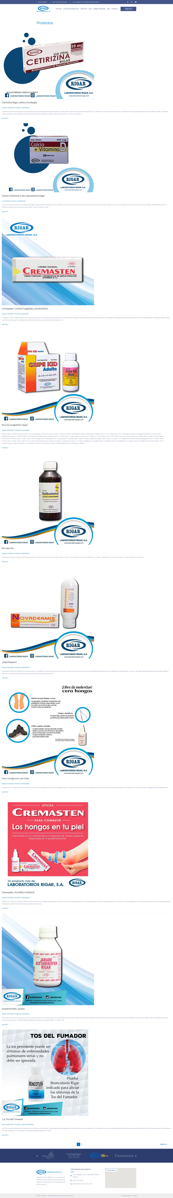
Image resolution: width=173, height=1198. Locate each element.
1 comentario (6, 201)
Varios (24, 1124)
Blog (90, 9)
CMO (108, 9)
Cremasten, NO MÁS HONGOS (18, 892)
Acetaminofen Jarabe (13, 1009)
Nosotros (84, 9)
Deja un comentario (8, 107)
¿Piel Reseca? (9, 662)
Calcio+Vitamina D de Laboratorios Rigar (23, 196)
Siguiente (164, 1144)
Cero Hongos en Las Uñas (15, 778)
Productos (18, 107)
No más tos (8, 548)
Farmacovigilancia (100, 9)
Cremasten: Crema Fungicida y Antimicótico (25, 308)
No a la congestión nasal (14, 425)
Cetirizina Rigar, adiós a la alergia (19, 102)
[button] (128, 9)
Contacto (114, 9)
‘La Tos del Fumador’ (13, 1119)
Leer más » (5, 118)
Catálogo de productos (71, 9)
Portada (59, 9)
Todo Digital (134, 1195)
